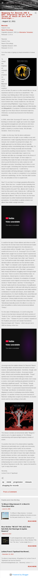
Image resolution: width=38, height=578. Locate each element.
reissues (28, 482)
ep (3, 482)
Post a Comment (10, 492)
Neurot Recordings (7, 30)
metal (9, 482)
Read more (32, 521)
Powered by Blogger (20, 575)
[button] (35, 13)
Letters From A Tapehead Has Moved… (15, 551)
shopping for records (10, 485)
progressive (18, 482)
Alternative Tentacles (26, 32)
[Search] (35, 3)
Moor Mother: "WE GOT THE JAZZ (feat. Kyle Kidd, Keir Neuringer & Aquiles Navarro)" (16, 529)
